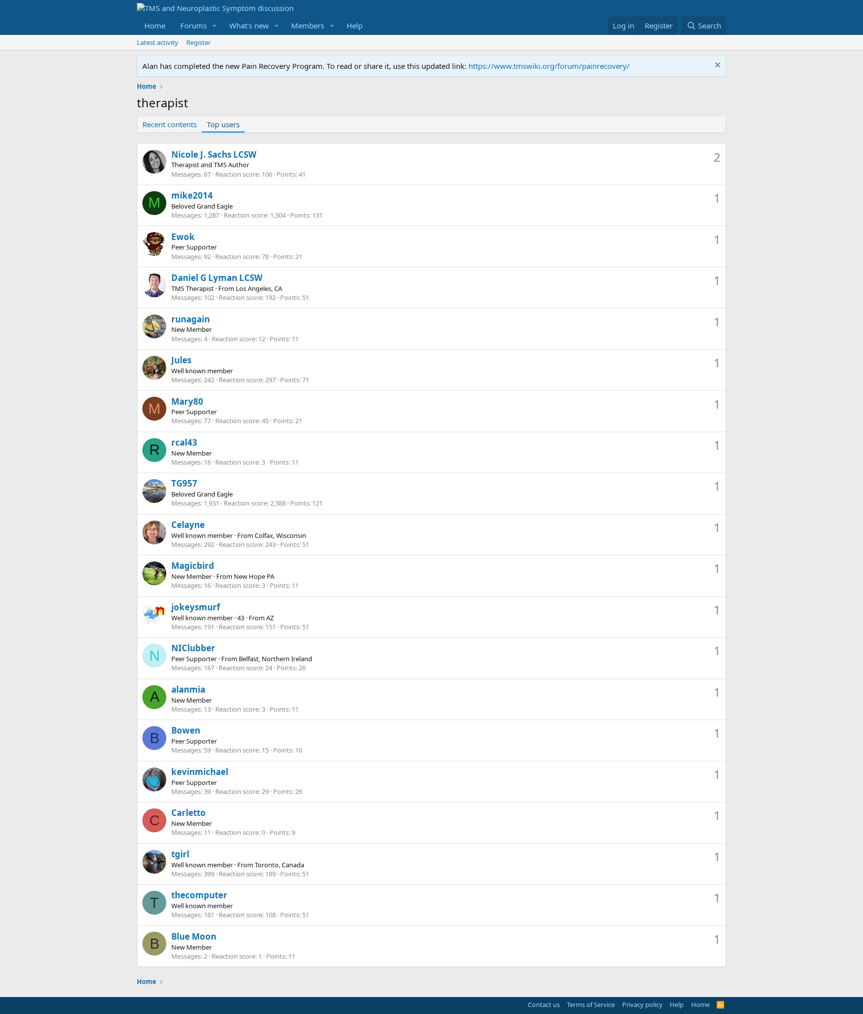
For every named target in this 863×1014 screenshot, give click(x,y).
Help (355, 25)
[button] (215, 25)
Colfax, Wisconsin (280, 535)
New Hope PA (254, 576)
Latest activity (157, 42)
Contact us (544, 1004)
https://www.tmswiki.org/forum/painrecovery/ (549, 66)
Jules (181, 360)
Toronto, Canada (279, 864)
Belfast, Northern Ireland (275, 658)
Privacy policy (642, 1004)
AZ (270, 617)
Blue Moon (193, 936)
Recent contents (169, 124)
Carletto (188, 812)
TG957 (184, 483)
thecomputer (199, 895)
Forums (193, 25)
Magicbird (192, 565)
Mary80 (187, 401)
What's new (249, 25)
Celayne (188, 524)
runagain (190, 319)
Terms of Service (591, 1004)
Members (307, 25)
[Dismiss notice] (716, 66)
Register (198, 42)
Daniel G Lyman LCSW (216, 277)
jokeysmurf (195, 607)
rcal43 (184, 442)
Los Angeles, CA (259, 288)
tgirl (180, 854)
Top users (223, 124)
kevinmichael (199, 771)
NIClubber (193, 648)
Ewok (183, 237)
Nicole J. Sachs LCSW (213, 154)
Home (154, 25)
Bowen (185, 730)
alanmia (188, 689)
